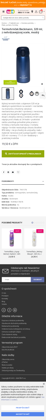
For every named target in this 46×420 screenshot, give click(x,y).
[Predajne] (32, 11)
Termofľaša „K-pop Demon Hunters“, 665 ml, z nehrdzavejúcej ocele (11, 252)
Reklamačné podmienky (10, 326)
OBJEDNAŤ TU (26, 5)
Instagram (4, 310)
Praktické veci (14, 23)
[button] (42, 84)
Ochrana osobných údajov (11, 332)
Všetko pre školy (7, 368)
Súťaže (4, 304)
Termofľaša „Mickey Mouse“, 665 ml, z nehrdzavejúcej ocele (34, 252)
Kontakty (5, 299)
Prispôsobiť (22, 408)
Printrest (8, 172)
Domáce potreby (27, 23)
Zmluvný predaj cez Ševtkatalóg (13, 370)
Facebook (4, 172)
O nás (4, 293)
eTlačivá (4, 362)
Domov (4, 23)
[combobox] (23, 17)
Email (13, 172)
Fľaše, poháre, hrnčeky (10, 25)
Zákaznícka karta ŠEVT (10, 347)
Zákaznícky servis (8, 359)
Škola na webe (7, 365)
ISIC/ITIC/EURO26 (8, 350)
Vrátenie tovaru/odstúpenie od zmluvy (16, 329)
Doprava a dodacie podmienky (13, 320)
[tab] (23, 181)
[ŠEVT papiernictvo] (10, 11)
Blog (3, 301)
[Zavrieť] (43, 384)
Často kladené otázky (9, 334)
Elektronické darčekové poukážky (14, 337)
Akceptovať (23, 414)
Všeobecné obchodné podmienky (14, 323)
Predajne (5, 296)
